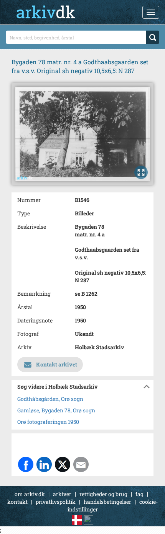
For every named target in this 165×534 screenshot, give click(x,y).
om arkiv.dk (30, 494)
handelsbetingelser (107, 501)
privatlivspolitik (56, 501)
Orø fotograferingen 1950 (48, 421)
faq (139, 494)
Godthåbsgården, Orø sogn (50, 398)
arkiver (62, 494)
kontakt (17, 501)
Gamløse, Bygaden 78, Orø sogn (56, 410)
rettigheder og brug (103, 494)
